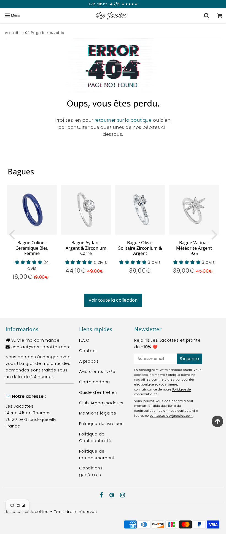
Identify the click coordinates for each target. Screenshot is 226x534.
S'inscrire (189, 358)
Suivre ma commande (35, 340)
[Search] (206, 15)
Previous (11, 234)
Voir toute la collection (113, 300)
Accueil (11, 32)
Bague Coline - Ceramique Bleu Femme (32, 248)
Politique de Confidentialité (95, 437)
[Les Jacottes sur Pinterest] (112, 495)
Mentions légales (97, 413)
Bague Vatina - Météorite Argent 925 (194, 248)
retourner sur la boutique (123, 120)
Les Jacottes (34, 511)
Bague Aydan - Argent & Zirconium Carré (86, 248)
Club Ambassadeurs (101, 403)
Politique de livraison (101, 423)
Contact (88, 351)
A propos (89, 361)
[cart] (219, 15)
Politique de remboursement (97, 454)
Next (214, 234)
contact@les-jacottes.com (41, 347)
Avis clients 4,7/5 (97, 371)
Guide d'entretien (98, 392)
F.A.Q (84, 340)
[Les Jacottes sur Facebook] (102, 495)
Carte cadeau (94, 382)
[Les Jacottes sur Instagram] (123, 495)
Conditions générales (91, 471)
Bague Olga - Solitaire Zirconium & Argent (140, 248)
